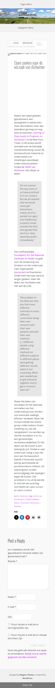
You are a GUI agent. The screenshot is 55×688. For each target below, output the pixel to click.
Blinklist (35, 499)
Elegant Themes (27, 675)
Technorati (25, 503)
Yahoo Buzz (35, 503)
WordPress (27, 678)
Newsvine (17, 506)
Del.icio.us (37, 496)
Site (10, 616)
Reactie (12, 561)
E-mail (12, 606)
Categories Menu (25, 27)
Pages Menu (26, 4)
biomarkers (20, 272)
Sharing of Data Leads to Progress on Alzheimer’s (29, 136)
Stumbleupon (19, 499)
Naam (12, 596)
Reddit (28, 499)
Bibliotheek (27, 43)
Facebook (23, 496)
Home (16, 43)
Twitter (16, 503)
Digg (30, 496)
